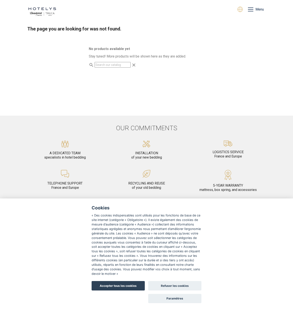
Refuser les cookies (175, 285)
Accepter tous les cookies (118, 285)
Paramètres (174, 298)
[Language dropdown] (240, 10)
